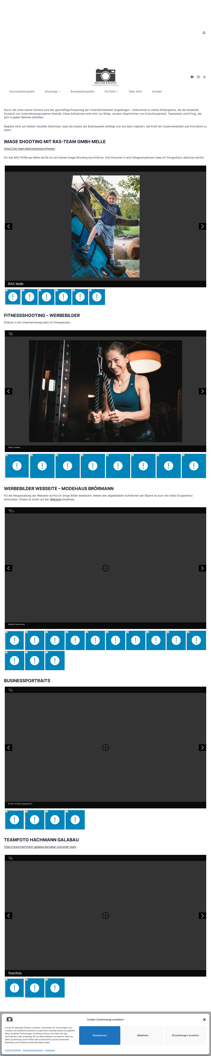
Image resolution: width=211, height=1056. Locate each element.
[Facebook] (192, 77)
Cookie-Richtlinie (13, 1050)
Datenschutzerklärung (33, 1050)
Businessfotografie (82, 91)
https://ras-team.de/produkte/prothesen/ (29, 148)
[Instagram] (198, 77)
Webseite (55, 499)
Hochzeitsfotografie (21, 91)
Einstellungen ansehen (185, 1035)
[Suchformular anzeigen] (204, 33)
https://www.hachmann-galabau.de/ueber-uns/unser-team (40, 846)
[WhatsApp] (204, 77)
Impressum (50, 1050)
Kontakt (157, 91)
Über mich (135, 91)
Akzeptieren (99, 1035)
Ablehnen (142, 1035)
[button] (204, 1019)
